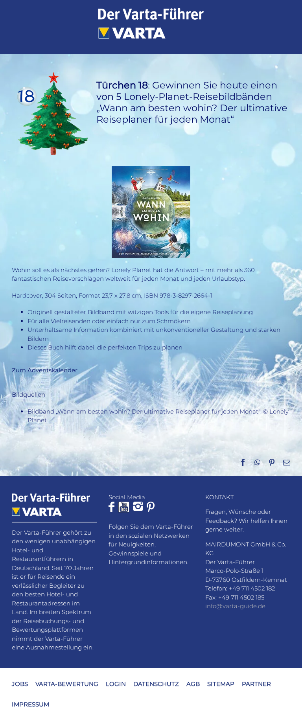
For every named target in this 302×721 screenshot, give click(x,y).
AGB (193, 684)
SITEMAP (220, 684)
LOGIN (116, 684)
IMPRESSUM (30, 704)
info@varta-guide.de (235, 606)
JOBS (20, 684)
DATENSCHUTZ (156, 684)
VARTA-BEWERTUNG (66, 684)
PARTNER (256, 684)
